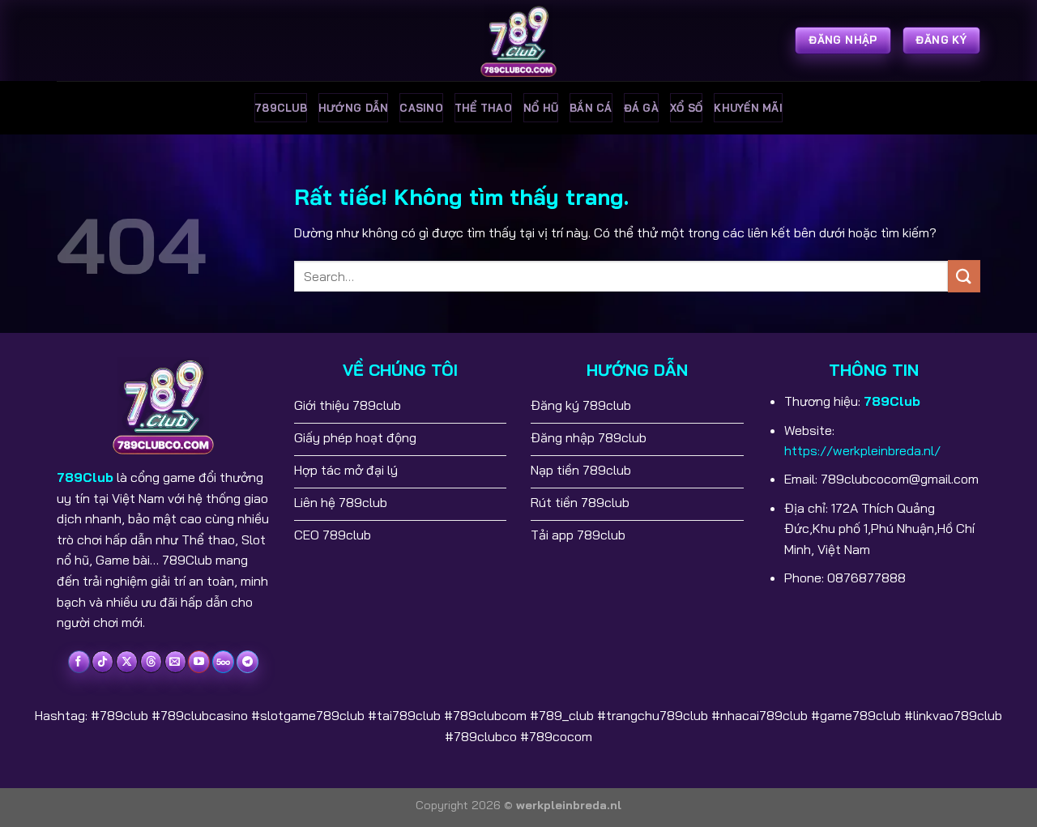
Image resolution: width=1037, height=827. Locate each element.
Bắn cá (591, 107)
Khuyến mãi (748, 107)
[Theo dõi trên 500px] (223, 661)
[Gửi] (964, 276)
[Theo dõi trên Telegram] (247, 661)
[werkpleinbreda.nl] (518, 40)
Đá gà (641, 107)
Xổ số (686, 107)
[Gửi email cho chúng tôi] (175, 661)
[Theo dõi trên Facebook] (79, 661)
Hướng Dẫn (353, 107)
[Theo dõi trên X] (127, 661)
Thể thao (483, 107)
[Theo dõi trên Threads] (151, 661)
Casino (421, 107)
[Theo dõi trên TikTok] (102, 661)
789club (280, 107)
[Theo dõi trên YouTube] (199, 661)
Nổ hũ (540, 107)
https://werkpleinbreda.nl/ (862, 450)
